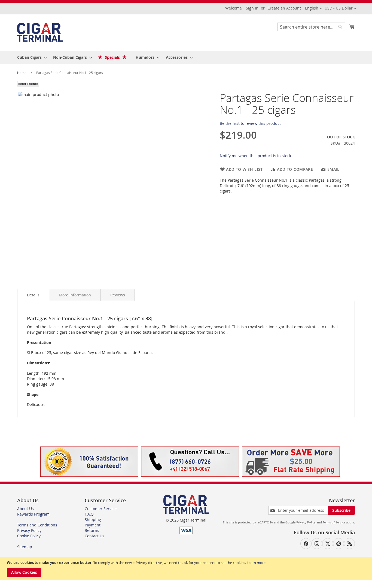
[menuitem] (30, 57)
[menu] (186, 57)
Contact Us (94, 535)
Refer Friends (28, 84)
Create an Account (284, 8)
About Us (25, 508)
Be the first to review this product (250, 123)
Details (33, 294)
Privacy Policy (29, 530)
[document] (187, 568)
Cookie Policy (29, 535)
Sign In (252, 8)
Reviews (117, 294)
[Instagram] (316, 543)
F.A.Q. (89, 514)
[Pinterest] (338, 543)
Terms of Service (334, 522)
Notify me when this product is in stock (255, 155)
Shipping (93, 519)
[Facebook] (305, 543)
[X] (327, 543)
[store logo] (40, 32)
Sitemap (24, 546)
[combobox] (311, 27)
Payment (92, 525)
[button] (340, 8)
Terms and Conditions (37, 525)
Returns (92, 530)
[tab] (33, 295)
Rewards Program (33, 514)
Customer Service (101, 508)
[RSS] (349, 543)
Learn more (256, 562)
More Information (75, 294)
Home (22, 72)
